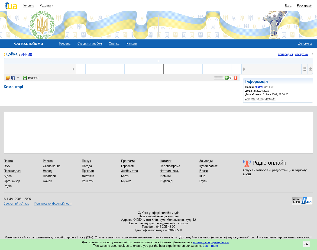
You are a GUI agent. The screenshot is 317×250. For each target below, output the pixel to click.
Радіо (8, 186)
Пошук (86, 161)
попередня (285, 54)
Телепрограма (170, 166)
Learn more (210, 245)
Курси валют (208, 166)
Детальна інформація (260, 98)
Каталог (165, 161)
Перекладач (12, 171)
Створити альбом (90, 43)
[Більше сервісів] (18, 78)
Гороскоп (127, 166)
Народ (47, 171)
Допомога (305, 43)
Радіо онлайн (269, 163)
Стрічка (114, 43)
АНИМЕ (26, 54)
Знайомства (129, 171)
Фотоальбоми (169, 171)
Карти (125, 176)
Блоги (203, 171)
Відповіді (166, 181)
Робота (48, 161)
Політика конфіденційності (52, 203)
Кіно (202, 176)
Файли (47, 181)
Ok (306, 244)
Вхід (288, 5)
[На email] (8, 78)
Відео (8, 176)
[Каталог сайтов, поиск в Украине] (302, 199)
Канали (131, 43)
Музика (126, 181)
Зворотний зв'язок (16, 203)
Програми (128, 161)
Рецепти (87, 181)
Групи (203, 181)
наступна (301, 54)
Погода (87, 166)
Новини (165, 176)
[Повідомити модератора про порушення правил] (235, 78)
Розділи (45, 5)
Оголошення (51, 166)
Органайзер (12, 181)
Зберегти (33, 77)
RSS (7, 166)
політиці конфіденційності (211, 242)
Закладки (206, 161)
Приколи (88, 171)
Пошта (8, 161)
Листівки (88, 176)
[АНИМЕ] (158, 61)
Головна (28, 5)
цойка (11, 54)
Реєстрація (304, 5)
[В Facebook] (13, 78)
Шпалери (49, 176)
